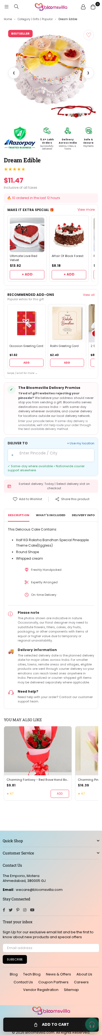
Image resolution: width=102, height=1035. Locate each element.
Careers (81, 982)
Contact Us (23, 982)
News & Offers (58, 974)
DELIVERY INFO (83, 515)
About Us (84, 974)
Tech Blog (32, 974)
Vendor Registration (40, 989)
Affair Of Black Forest (68, 256)
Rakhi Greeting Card (64, 346)
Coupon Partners (53, 982)
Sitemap (71, 989)
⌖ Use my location (80, 443)
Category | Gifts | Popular (35, 19)
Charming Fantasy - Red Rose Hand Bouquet (38, 780)
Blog (14, 974)
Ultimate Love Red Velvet (23, 258)
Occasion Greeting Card (26, 346)
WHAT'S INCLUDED (50, 515)
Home (8, 19)
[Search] (16, 7)
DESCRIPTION (18, 515)
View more (86, 209)
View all (89, 295)
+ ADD (27, 274)
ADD (26, 363)
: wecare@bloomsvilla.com (38, 889)
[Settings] (83, 7)
